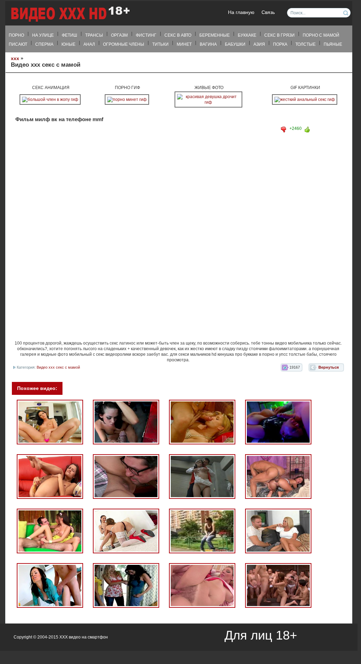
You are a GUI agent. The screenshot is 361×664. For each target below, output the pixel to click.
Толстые (305, 44)
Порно (16, 35)
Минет (184, 44)
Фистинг (146, 35)
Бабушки (235, 44)
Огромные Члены (123, 44)
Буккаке (247, 35)
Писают (18, 44)
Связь (268, 12)
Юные (68, 44)
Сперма (44, 44)
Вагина (208, 44)
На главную (241, 12)
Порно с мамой (321, 35)
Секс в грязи (279, 35)
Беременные (214, 35)
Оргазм (119, 35)
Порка (280, 44)
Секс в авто (177, 35)
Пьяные (333, 44)
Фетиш (69, 35)
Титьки (160, 44)
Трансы (94, 35)
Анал (89, 44)
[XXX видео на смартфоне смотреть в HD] (70, 14)
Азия (259, 44)
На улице (43, 35)
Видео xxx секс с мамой (58, 367)
